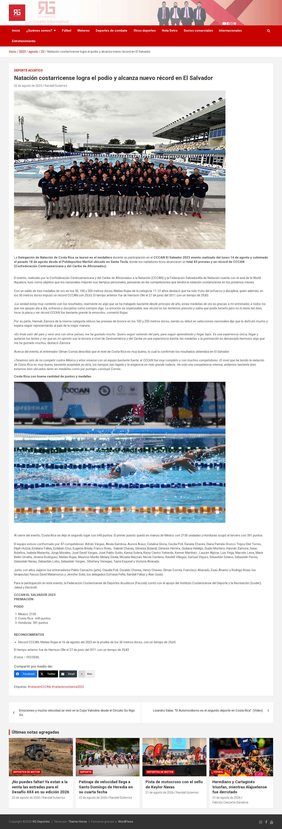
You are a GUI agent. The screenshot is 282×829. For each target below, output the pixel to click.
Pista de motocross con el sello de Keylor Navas (174, 784)
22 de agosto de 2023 (28, 85)
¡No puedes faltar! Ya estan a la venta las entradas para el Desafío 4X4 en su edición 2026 (40, 786)
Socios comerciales (198, 30)
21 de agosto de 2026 (160, 792)
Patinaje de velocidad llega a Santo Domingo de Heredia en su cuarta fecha (106, 786)
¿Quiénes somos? (39, 30)
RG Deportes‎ (41, 821)
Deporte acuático (28, 70)
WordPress (125, 821)
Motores (83, 30)
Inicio (16, 30)
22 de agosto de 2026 (26, 797)
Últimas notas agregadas (35, 732)
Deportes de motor (26, 772)
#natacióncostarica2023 (68, 686)
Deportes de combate (111, 30)
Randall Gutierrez (56, 85)
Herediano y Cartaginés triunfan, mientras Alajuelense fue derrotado (239, 786)
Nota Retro (170, 30)
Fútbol (66, 30)
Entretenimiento (24, 41)
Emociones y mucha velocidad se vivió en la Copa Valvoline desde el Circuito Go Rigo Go (77, 713)
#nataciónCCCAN (39, 686)
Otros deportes (145, 30)
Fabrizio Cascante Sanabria (230, 802)
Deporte (85, 772)
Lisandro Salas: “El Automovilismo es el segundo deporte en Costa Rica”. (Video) (208, 710)
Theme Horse (77, 821)
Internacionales (230, 30)
